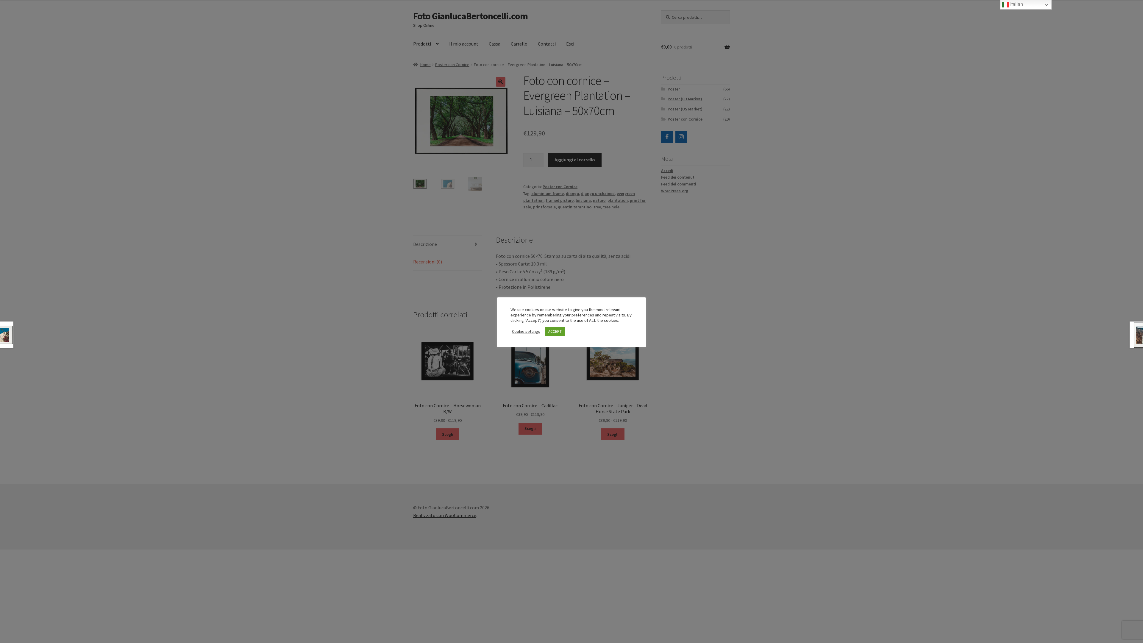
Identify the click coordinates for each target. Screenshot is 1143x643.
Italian (1016, 4)
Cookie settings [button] (526, 331)
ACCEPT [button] (555, 331)
